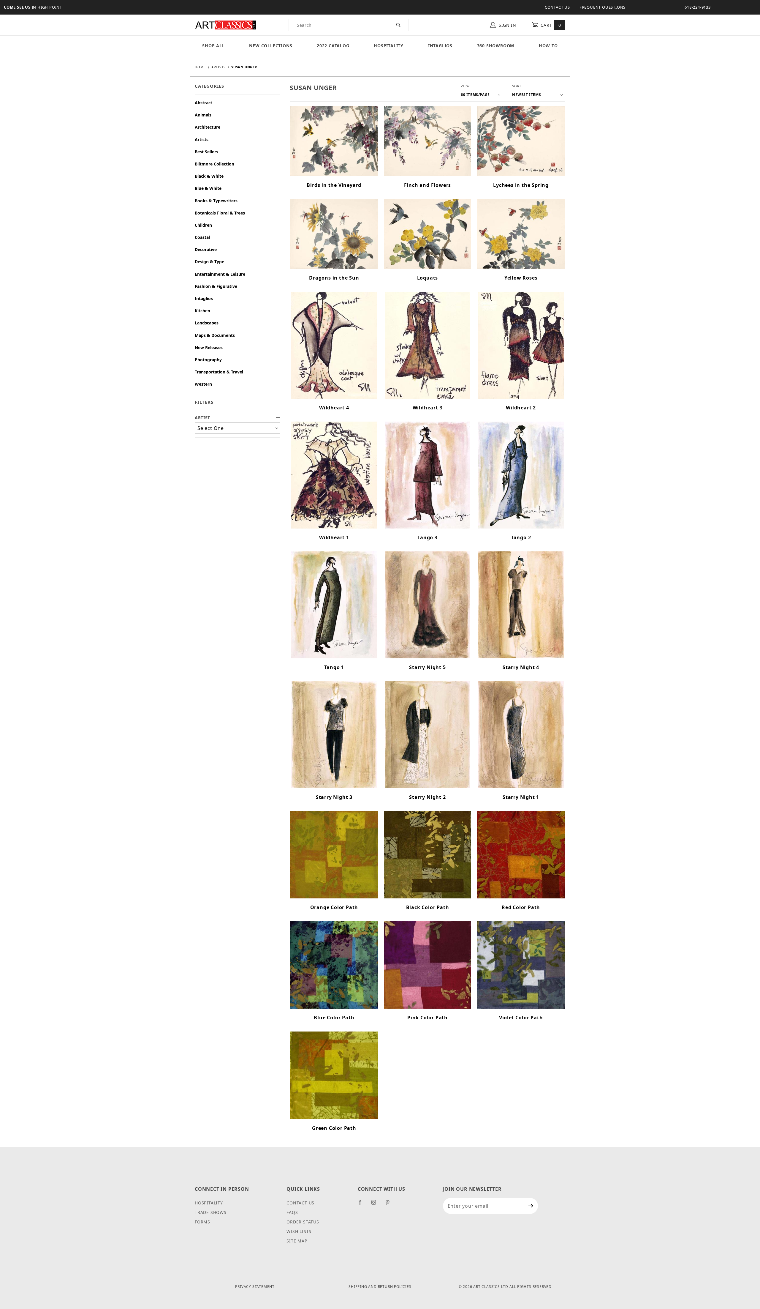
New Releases (209, 347)
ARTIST (202, 417)
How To (548, 45)
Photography (208, 359)
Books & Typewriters (216, 201)
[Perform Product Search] (398, 25)
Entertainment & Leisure (220, 274)
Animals (203, 115)
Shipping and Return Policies (380, 1286)
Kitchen (202, 310)
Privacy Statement (255, 1286)
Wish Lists (298, 1231)
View (465, 86)
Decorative (206, 249)
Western (203, 384)
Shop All (213, 45)
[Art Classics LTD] (225, 24)
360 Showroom (495, 45)
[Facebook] (363, 1204)
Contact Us (557, 7)
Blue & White (208, 188)
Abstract (203, 102)
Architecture (207, 127)
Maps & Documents (215, 335)
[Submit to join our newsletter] (531, 1206)
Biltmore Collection (214, 164)
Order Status (302, 1222)
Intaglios (440, 45)
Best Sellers (206, 151)
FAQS (292, 1212)
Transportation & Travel (219, 372)
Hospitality (388, 45)
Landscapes (206, 323)
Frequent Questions (603, 7)
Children (203, 225)
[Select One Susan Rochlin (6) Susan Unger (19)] (237, 428)
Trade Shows (211, 1212)
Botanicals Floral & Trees (220, 213)
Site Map (296, 1241)
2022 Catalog (333, 45)
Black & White (209, 176)
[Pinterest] (390, 1204)
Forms (202, 1222)
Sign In (506, 25)
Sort (516, 86)
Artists (201, 139)
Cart (550, 25)
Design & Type (209, 261)
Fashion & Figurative (216, 286)
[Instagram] (376, 1204)
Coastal (202, 237)
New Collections (270, 45)
